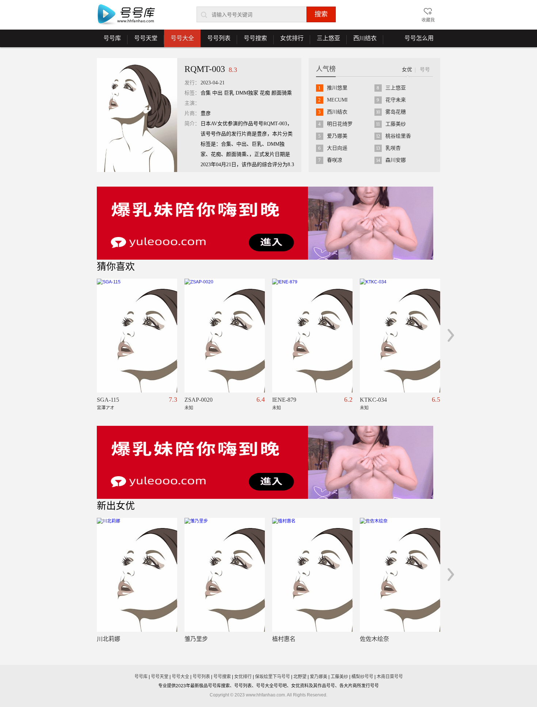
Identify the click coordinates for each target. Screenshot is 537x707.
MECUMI (337, 100)
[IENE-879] (312, 336)
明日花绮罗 (340, 124)
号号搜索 (252, 41)
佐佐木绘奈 (374, 639)
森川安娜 (395, 160)
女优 (407, 69)
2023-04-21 (213, 82)
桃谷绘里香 (398, 136)
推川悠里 (337, 88)
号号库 (109, 41)
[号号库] (126, 15)
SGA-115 (108, 400)
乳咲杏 (393, 148)
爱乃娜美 (337, 136)
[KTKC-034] (400, 336)
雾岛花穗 (395, 112)
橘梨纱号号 (362, 676)
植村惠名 (284, 639)
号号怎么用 (419, 38)
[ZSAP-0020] (224, 336)
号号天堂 (142, 41)
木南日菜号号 (390, 676)
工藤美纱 (395, 124)
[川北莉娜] (137, 575)
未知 (188, 407)
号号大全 (182, 38)
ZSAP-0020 (198, 400)
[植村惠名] (312, 575)
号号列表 (216, 41)
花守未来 (395, 100)
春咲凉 (334, 160)
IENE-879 (284, 400)
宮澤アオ (105, 407)
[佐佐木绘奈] (400, 575)
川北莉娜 (108, 639)
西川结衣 (362, 41)
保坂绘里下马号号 (272, 676)
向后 (451, 335)
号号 (425, 69)
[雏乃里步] (224, 575)
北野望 (299, 676)
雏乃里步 (196, 639)
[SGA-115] (137, 336)
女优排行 (289, 41)
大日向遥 (337, 148)
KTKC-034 (373, 400)
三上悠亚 (325, 41)
